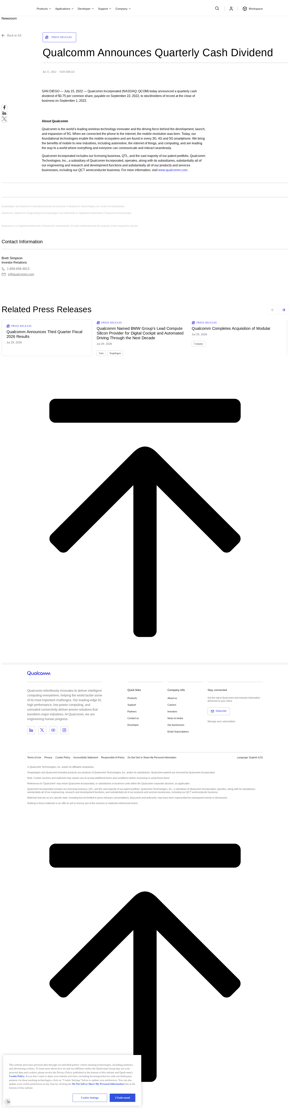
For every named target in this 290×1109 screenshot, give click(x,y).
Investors (172, 711)
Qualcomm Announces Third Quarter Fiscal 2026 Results (44, 334)
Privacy (48, 757)
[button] (152, 757)
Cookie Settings (90, 1097)
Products (132, 698)
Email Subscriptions (178, 731)
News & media (175, 718)
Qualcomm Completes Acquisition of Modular (231, 328)
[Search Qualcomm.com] (217, 8)
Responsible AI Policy (112, 757)
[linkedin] (4, 114)
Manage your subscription (221, 721)
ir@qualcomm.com (21, 274)
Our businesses (175, 725)
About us (172, 698)
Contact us (133, 718)
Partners (132, 711)
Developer (133, 725)
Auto (101, 353)
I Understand (122, 1097)
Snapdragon (115, 353)
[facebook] (4, 108)
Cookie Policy (62, 757)
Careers (171, 705)
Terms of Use (34, 757)
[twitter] (4, 120)
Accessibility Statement (85, 757)
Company (198, 343)
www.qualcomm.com (172, 170)
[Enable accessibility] (7, 1101)
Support (131, 705)
